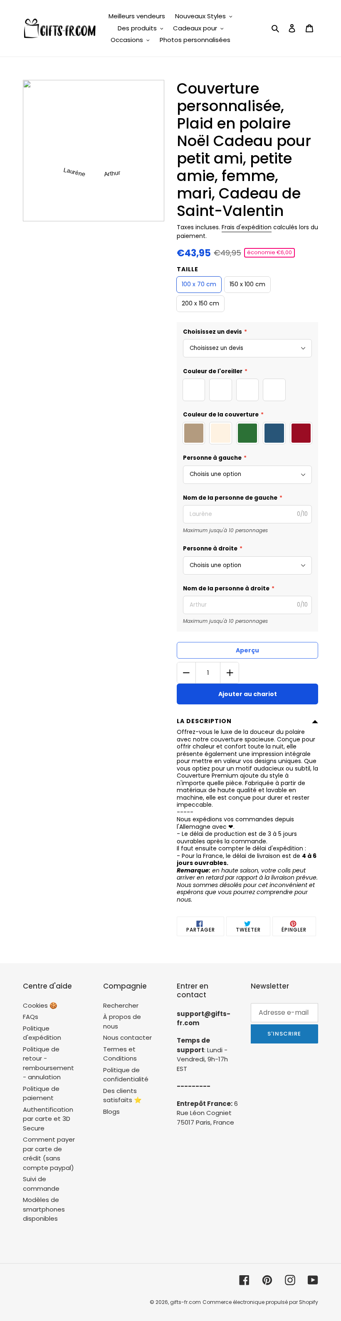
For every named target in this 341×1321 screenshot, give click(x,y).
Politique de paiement (41, 1093)
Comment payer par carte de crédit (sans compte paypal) (49, 1153)
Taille (187, 269)
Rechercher (120, 1005)
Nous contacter (127, 1037)
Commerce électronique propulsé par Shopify (260, 1302)
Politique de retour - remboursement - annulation (48, 1063)
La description (204, 721)
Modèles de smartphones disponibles (44, 1209)
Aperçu (247, 650)
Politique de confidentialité (125, 1075)
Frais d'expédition (247, 227)
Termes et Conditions (120, 1054)
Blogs (111, 1111)
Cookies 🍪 (40, 1005)
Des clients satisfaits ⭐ (122, 1095)
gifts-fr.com (185, 1302)
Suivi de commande (41, 1184)
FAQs (30, 1016)
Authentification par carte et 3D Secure (48, 1119)
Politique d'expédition (42, 1033)
